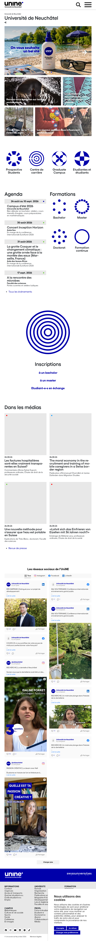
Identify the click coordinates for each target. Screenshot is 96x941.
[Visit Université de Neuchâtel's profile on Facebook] (53, 584)
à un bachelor (48, 372)
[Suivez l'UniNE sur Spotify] (24, 930)
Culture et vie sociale (13, 912)
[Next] (84, 52)
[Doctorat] (59, 237)
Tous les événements (20, 291)
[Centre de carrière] (36, 159)
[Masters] (82, 207)
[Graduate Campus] (59, 159)
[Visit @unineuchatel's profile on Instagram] (8, 663)
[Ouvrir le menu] (88, 4)
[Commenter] (57, 682)
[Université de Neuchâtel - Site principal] (13, 875)
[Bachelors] (59, 207)
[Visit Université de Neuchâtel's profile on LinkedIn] (8, 584)
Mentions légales (36, 936)
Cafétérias (9, 919)
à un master (48, 380)
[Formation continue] (82, 237)
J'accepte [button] (60, 928)
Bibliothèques (10, 910)
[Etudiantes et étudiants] (82, 159)
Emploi (7, 900)
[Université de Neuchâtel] (13, 4)
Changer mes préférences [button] (67, 932)
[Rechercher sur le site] (78, 4)
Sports (7, 915)
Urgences (8, 891)
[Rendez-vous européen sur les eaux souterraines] (32, 91)
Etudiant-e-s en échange (48, 388)
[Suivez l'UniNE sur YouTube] (15, 930)
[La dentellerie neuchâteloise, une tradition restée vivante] (77, 91)
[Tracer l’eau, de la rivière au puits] (18, 121)
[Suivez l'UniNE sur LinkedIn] (20, 930)
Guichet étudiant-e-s (13, 895)
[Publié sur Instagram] (43, 662)
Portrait (37, 888)
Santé (7, 917)
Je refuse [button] (72, 928)
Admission (69, 888)
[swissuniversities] (79, 873)
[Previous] (11, 52)
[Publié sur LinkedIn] (43, 584)
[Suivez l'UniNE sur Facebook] (6, 930)
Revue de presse (17, 548)
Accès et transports (13, 893)
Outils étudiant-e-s (12, 897)
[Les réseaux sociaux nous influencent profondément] (63, 121)
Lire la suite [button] (10, 596)
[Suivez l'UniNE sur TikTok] (29, 930)
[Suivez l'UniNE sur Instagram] (10, 930)
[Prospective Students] (14, 159)
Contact (8, 888)
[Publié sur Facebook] (88, 584)
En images (9, 921)
